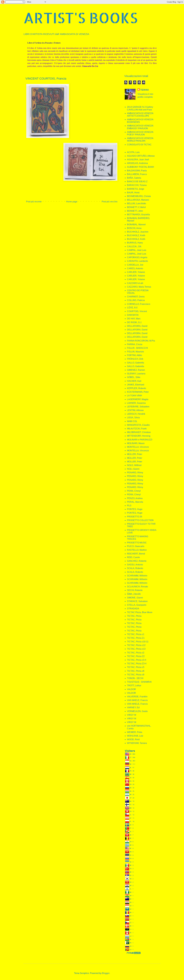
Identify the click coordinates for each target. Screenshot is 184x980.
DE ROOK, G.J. (134, 322)
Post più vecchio (109, 201)
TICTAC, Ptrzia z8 (135, 671)
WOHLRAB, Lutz (135, 736)
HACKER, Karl (134, 381)
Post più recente (34, 201)
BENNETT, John (135, 211)
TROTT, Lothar (134, 685)
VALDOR (131, 689)
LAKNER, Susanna (136, 403)
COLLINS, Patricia (136, 300)
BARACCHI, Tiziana (137, 185)
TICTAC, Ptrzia (134, 616)
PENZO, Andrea (135, 498)
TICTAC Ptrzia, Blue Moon (139, 612)
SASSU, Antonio (135, 564)
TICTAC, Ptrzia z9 (135, 674)
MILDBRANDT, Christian (139, 432)
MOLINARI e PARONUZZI (139, 440)
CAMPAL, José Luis (136, 250)
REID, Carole (133, 557)
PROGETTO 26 (134, 516)
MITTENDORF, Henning (138, 436)
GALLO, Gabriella (135, 363)
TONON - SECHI (135, 678)
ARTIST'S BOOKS (80, 17)
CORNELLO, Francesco (138, 304)
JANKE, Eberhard (135, 385)
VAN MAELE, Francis (137, 700)
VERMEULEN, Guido (137, 711)
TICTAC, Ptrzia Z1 (136, 638)
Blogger (105, 973)
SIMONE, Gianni (135, 597)
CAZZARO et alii (135, 283)
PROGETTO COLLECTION (140, 520)
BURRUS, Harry (135, 243)
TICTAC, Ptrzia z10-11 (137, 641)
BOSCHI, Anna (134, 228)
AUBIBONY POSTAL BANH (140, 167)
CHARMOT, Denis (136, 296)
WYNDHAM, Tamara (137, 743)
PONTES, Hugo (134, 509)
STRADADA (133, 608)
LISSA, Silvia (133, 417)
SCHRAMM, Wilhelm (137, 576)
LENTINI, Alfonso (135, 410)
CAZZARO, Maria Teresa (139, 287)
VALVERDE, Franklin (137, 696)
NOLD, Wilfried (134, 465)
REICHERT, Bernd (136, 554)
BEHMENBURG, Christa (139, 196)
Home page (71, 201)
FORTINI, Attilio (134, 355)
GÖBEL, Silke (133, 377)
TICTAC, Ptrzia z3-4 (136, 660)
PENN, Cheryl (134, 491)
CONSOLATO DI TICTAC (139, 144)
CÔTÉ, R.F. (132, 308)
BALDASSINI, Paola (137, 170)
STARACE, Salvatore (137, 601)
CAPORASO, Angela (137, 257)
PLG (129, 505)
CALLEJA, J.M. (134, 246)
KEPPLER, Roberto (136, 388)
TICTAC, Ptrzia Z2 (136, 656)
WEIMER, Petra (134, 732)
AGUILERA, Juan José (138, 159)
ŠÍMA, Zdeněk (134, 594)
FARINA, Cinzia (134, 344)
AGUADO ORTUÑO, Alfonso (141, 156)
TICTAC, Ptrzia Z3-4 (136, 663)
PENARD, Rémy (135, 472)
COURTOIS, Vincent (137, 311)
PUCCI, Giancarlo (135, 546)
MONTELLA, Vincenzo (138, 447)
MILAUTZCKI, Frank (137, 428)
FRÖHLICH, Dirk (135, 359)
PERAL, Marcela (135, 502)
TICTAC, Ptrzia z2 (135, 652)
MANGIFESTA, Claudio (138, 425)
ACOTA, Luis (133, 152)
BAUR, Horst (133, 192)
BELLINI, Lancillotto (136, 203)
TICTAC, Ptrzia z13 (136, 649)
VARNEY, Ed (133, 707)
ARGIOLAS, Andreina (137, 163)
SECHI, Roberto (135, 590)
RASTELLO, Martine (137, 550)
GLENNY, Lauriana (136, 373)
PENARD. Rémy (135, 487)
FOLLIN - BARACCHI (137, 348)
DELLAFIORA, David (137, 326)
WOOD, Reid (133, 739)
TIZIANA (144, 90)
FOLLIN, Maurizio (135, 351)
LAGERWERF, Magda (137, 399)
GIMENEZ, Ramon (136, 370)
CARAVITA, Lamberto (137, 261)
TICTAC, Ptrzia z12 (136, 645)
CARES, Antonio (135, 268)
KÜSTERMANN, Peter (138, 392)
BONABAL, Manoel (136, 224)
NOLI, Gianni (133, 469)
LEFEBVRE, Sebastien (138, 406)
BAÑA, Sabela (134, 178)
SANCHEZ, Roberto (136, 561)
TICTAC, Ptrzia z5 (135, 667)
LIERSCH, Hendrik (136, 414)
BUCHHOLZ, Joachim (137, 232)
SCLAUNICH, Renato (137, 586)
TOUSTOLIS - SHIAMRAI (139, 682)
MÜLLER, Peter (134, 454)
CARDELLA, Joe (135, 265)
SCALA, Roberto (135, 568)
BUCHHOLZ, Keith (136, 235)
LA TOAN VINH (134, 395)
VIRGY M (131, 715)
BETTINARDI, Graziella (138, 214)
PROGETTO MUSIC (137, 542)
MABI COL (132, 421)
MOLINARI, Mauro (136, 443)
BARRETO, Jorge (135, 189)
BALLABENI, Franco (137, 174)
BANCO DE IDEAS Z (137, 181)
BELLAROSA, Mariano (138, 200)
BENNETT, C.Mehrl (136, 207)
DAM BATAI (132, 315)
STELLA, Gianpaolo (136, 605)
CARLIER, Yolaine (136, 272)
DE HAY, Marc (134, 318)
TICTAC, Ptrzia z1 (135, 634)
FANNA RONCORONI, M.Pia (141, 341)
